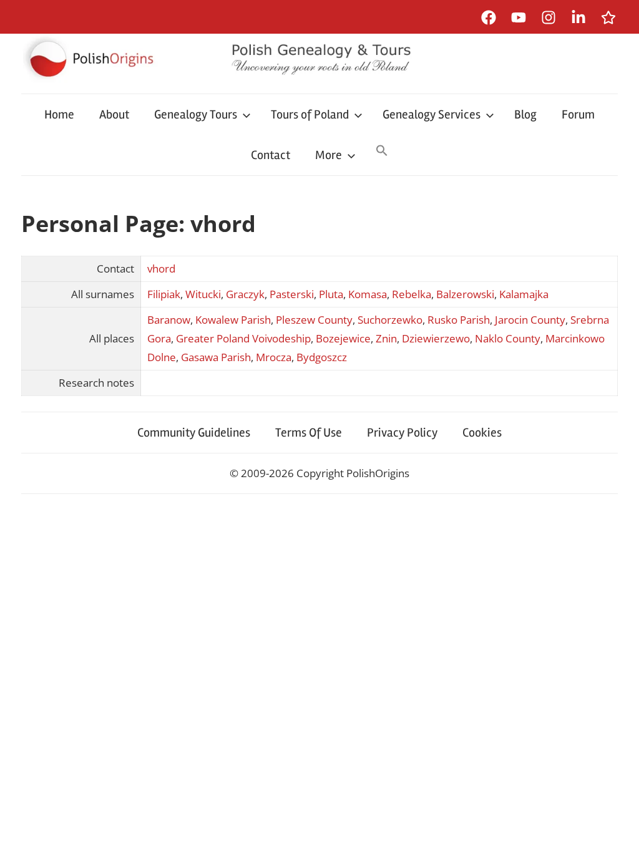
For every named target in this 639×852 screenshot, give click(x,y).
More (328, 155)
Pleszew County (314, 319)
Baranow (168, 319)
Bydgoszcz (321, 357)
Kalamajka (524, 294)
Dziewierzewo (436, 338)
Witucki (203, 294)
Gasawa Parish (216, 357)
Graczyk (245, 294)
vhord (161, 268)
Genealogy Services (431, 114)
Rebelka (411, 294)
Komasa (367, 294)
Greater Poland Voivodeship (243, 338)
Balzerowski (465, 294)
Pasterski (292, 294)
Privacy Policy (402, 432)
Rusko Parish (458, 319)
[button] (382, 151)
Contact (270, 155)
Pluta (331, 294)
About (114, 114)
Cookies (482, 432)
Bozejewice (343, 338)
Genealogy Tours (195, 114)
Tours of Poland (310, 114)
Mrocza (273, 357)
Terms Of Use (308, 432)
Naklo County (507, 338)
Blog (525, 114)
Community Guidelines (193, 432)
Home (59, 114)
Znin (386, 338)
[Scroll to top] (617, 830)
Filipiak (163, 294)
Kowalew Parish (233, 319)
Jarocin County (530, 319)
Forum (578, 114)
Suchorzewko (390, 319)
